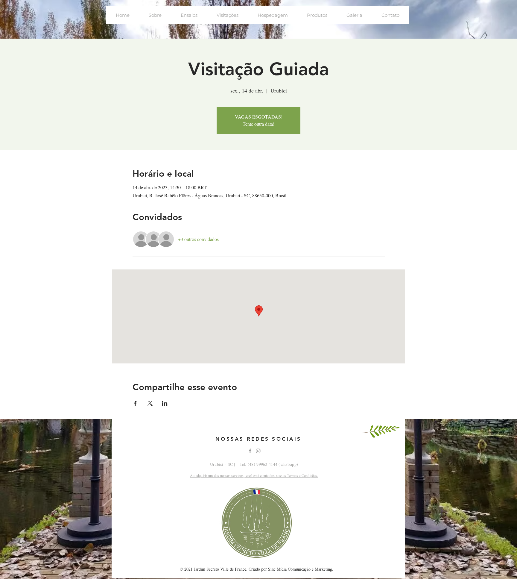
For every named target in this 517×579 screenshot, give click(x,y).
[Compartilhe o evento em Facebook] (135, 403)
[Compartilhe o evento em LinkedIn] (165, 403)
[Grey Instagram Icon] (258, 451)
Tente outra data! (258, 124)
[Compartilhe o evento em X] (150, 403)
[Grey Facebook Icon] (250, 451)
